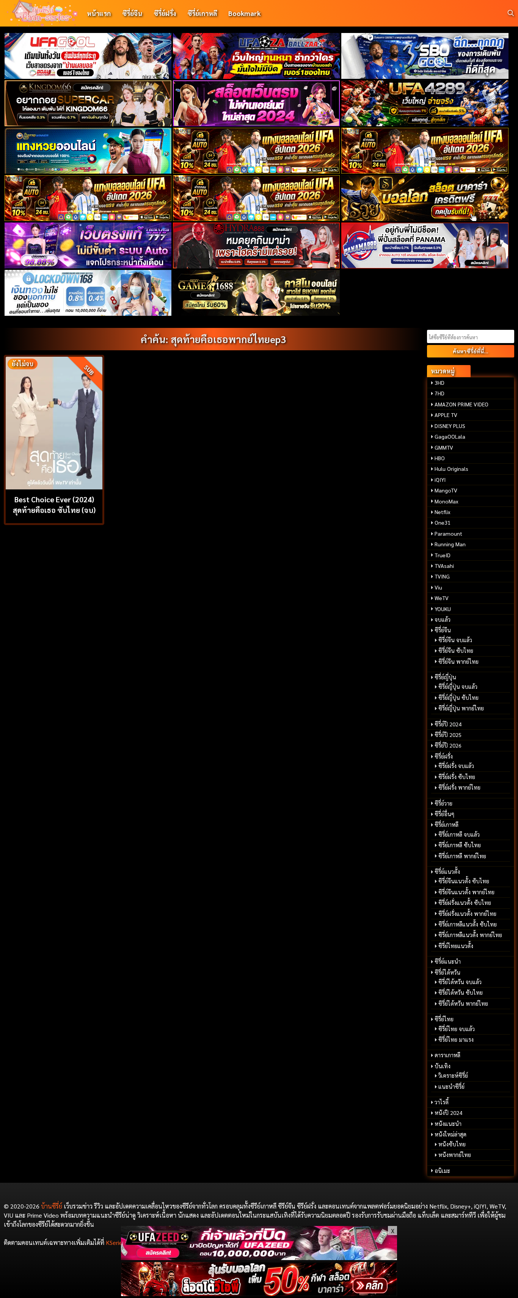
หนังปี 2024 (448, 1112)
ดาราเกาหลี (447, 1055)
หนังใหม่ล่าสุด (450, 1134)
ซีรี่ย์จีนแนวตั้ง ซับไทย (463, 881)
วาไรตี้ (442, 1102)
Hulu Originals (451, 468)
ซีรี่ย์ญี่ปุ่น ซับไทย (458, 697)
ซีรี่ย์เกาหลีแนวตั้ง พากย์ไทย (470, 934)
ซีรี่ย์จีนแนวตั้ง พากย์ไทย (466, 892)
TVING (442, 576)
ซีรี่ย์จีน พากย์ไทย (458, 661)
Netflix (443, 511)
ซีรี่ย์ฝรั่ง (165, 13)
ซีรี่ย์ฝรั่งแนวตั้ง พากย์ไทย (467, 913)
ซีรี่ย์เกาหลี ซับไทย (459, 845)
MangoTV (446, 490)
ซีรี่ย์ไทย (444, 1019)
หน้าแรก (99, 13)
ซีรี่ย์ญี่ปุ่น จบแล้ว (457, 686)
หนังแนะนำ (448, 1123)
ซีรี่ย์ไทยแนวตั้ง (455, 945)
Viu (438, 587)
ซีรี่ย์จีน (132, 13)
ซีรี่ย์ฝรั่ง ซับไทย (456, 776)
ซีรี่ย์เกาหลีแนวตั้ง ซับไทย (467, 924)
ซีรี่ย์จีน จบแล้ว (455, 639)
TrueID (443, 555)
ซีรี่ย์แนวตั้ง (447, 871)
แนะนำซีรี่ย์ (451, 1086)
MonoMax (446, 501)
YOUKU (443, 608)
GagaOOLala (450, 436)
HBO (440, 458)
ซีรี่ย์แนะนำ (448, 961)
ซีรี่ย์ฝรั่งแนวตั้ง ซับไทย (464, 902)
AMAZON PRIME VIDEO (461, 404)
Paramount (448, 533)
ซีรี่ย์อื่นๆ (444, 813)
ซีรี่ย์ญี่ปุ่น (445, 677)
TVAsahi (444, 565)
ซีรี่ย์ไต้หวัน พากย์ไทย (463, 1003)
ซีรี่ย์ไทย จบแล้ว (456, 1028)
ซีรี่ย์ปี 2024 (448, 724)
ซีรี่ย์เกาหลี (202, 13)
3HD (439, 382)
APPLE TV (446, 414)
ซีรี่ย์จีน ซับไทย (455, 650)
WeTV (442, 597)
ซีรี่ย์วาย (443, 803)
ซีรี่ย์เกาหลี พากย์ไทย (462, 856)
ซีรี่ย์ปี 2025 (448, 734)
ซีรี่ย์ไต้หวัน (447, 972)
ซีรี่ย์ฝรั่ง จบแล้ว (456, 765)
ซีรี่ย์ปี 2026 (448, 745)
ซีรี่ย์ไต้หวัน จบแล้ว (460, 981)
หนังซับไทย (452, 1144)
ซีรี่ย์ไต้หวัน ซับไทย (460, 992)
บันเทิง (443, 1066)
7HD (439, 393)
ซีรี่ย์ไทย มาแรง (456, 1039)
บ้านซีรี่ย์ (51, 1206)
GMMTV (444, 447)
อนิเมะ (442, 1170)
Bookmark (244, 13)
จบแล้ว (443, 619)
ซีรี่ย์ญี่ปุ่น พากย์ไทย (461, 708)
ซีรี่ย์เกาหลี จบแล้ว (459, 834)
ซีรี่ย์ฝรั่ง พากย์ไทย (459, 787)
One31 (443, 522)
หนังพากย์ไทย (454, 1154)
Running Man (450, 544)
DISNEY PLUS (450, 425)
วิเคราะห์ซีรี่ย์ (453, 1075)
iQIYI (440, 479)
